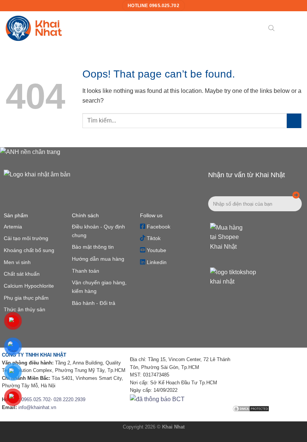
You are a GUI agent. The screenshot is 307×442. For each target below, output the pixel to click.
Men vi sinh (17, 262)
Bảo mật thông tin (93, 247)
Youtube (155, 250)
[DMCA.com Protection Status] (251, 408)
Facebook (157, 227)
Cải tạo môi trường (26, 238)
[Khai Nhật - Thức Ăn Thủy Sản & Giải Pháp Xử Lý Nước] (34, 28)
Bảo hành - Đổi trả (93, 303)
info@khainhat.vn (37, 407)
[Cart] (297, 28)
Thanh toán (85, 271)
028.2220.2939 (69, 399)
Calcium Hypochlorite (29, 286)
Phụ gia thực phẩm (26, 298)
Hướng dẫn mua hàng (98, 259)
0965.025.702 (36, 399)
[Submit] (294, 120)
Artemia (13, 227)
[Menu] (284, 28)
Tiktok (153, 238)
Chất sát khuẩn (22, 274)
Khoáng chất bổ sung (29, 250)
